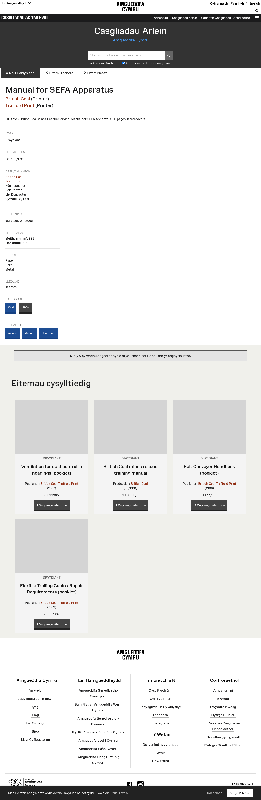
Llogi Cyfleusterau (35, 739)
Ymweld (35, 690)
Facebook (160, 715)
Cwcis (160, 752)
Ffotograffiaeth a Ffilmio (223, 745)
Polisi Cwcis (119, 793)
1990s (25, 307)
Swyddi (223, 699)
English (254, 3)
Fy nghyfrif (239, 3)
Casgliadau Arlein (184, 18)
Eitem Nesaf (96, 73)
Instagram (160, 723)
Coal (11, 307)
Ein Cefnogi (35, 723)
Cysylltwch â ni (160, 690)
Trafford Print (19, 105)
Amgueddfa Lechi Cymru (98, 740)
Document (49, 333)
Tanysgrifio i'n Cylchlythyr (160, 707)
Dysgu (35, 707)
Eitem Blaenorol (61, 73)
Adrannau (161, 18)
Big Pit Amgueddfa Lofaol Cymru (98, 732)
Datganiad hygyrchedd (160, 744)
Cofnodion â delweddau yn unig (149, 63)
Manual (29, 333)
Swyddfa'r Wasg (223, 707)
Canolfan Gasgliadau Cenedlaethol (226, 18)
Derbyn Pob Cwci (239, 793)
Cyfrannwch (219, 3)
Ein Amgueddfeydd (15, 3)
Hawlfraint (160, 761)
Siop (35, 731)
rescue (12, 333)
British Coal (17, 98)
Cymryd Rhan (160, 699)
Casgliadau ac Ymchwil (24, 17)
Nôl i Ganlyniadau (22, 73)
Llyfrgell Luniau (223, 715)
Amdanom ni (223, 690)
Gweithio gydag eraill (223, 737)
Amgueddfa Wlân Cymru (98, 749)
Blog (35, 715)
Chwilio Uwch (102, 63)
